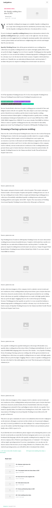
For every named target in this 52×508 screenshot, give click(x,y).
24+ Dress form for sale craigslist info (25, 476)
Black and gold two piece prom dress (11, 104)
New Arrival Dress (9, 8)
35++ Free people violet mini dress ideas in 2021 (27, 470)
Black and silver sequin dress (22, 101)
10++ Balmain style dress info (23, 464)
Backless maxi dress (27, 104)
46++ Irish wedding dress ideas (23, 495)
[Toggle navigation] (47, 2)
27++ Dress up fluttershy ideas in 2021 (25, 489)
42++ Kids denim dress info (22, 482)
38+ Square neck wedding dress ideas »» (36, 451)
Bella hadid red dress (7, 101)
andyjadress (5, 506)
